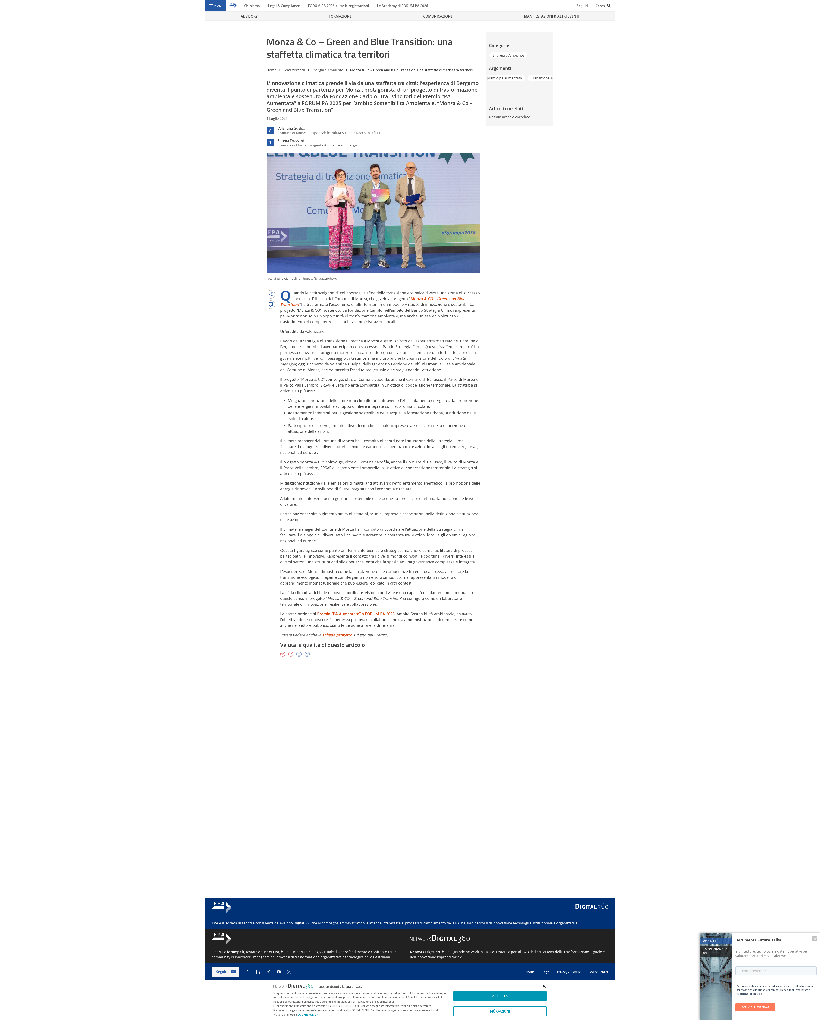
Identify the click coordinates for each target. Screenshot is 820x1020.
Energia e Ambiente (327, 70)
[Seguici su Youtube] (278, 972)
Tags (546, 971)
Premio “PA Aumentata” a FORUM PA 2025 (356, 613)
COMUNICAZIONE (438, 16)
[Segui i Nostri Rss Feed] (288, 972)
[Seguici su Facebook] (247, 972)
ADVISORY (249, 16)
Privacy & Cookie (569, 971)
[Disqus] (410, 722)
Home (271, 70)
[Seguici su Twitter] (268, 972)
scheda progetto (337, 634)
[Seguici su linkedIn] (258, 972)
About (530, 971)
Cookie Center (598, 971)
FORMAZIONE (340, 16)
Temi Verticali (294, 70)
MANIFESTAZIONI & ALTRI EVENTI (551, 16)
